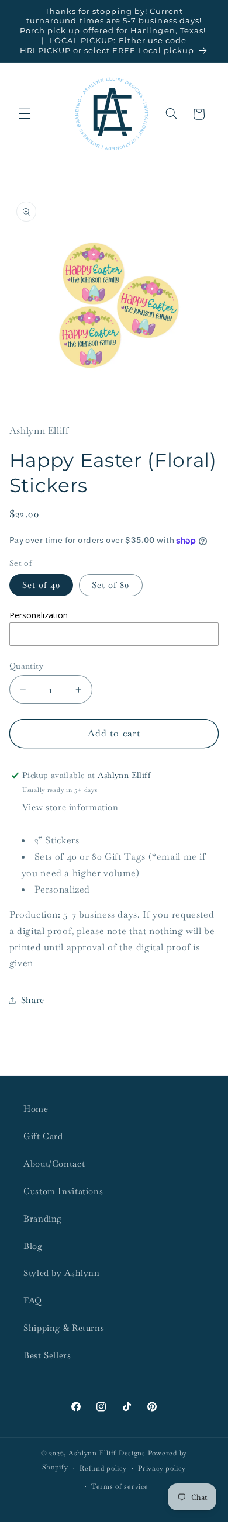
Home (36, 1108)
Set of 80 (110, 584)
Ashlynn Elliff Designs (107, 1452)
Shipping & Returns (63, 1327)
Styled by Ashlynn (61, 1272)
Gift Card (43, 1136)
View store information (70, 806)
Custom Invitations (63, 1190)
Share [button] (32, 999)
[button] (24, 114)
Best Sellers (47, 1355)
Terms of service (119, 1486)
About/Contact (54, 1163)
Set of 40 (41, 584)
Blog (33, 1245)
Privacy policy (161, 1468)
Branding (42, 1218)
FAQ (32, 1300)
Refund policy (103, 1468)
